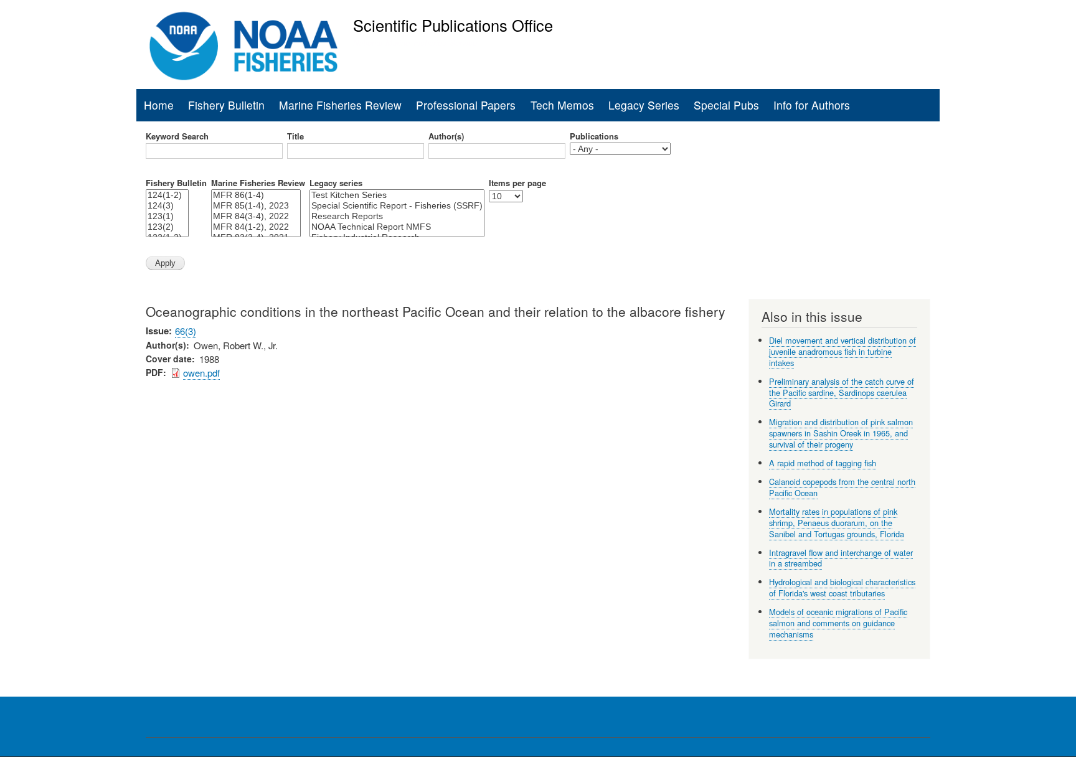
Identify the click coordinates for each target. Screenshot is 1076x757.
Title (295, 136)
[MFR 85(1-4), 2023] (256, 205)
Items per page (517, 183)
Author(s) (446, 136)
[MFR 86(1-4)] (256, 195)
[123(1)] (167, 216)
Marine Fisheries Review (340, 105)
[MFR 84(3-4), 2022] (256, 216)
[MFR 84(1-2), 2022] (256, 227)
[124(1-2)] (167, 195)
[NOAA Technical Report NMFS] (397, 227)
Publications (594, 136)
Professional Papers (466, 105)
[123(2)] (167, 227)
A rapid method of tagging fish (822, 463)
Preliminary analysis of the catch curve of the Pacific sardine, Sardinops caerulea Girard (841, 392)
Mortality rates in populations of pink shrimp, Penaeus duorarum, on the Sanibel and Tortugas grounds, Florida (836, 522)
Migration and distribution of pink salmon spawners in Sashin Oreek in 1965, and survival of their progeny (841, 433)
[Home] (244, 46)
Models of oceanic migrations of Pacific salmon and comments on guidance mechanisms (838, 623)
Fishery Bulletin (226, 105)
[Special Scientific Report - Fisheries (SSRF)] (397, 205)
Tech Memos (562, 105)
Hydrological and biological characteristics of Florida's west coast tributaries (842, 587)
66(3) (185, 330)
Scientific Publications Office (453, 25)
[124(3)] (167, 205)
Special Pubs (726, 105)
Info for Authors (811, 105)
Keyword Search (177, 136)
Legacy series (335, 183)
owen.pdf (201, 372)
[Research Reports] (397, 216)
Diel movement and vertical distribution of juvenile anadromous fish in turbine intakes (842, 351)
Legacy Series (643, 105)
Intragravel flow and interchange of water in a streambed (841, 558)
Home (159, 105)
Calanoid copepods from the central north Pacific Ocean (842, 487)
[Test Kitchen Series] (397, 195)
